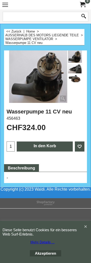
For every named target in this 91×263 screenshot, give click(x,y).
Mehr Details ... (42, 242)
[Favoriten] (79, 146)
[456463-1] (75, 79)
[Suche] (83, 16)
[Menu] (5, 5)
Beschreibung (21, 168)
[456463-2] (75, 68)
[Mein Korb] (82, 5)
